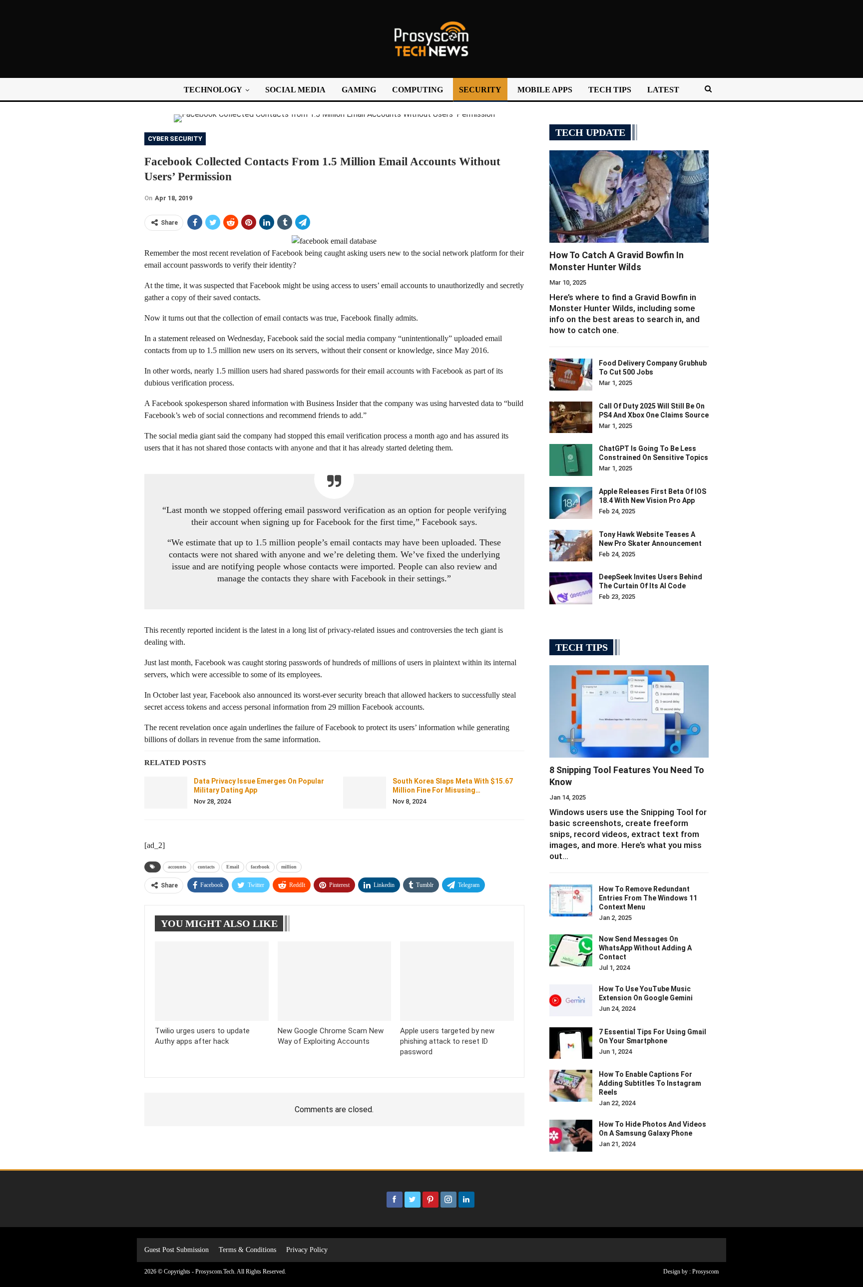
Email (232, 866)
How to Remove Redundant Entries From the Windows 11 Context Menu (648, 898)
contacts (206, 866)
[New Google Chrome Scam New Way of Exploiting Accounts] (335, 981)
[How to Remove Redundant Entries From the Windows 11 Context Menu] (570, 900)
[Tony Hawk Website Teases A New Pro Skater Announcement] (570, 546)
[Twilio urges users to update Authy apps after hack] (212, 981)
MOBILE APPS (544, 89)
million (289, 866)
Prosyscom (705, 1271)
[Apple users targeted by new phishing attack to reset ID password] (457, 981)
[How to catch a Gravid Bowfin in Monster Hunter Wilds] (629, 196)
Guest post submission (176, 1250)
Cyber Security (175, 138)
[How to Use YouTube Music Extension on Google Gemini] (570, 1000)
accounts (177, 866)
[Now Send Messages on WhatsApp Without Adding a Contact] (570, 950)
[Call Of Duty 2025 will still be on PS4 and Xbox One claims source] (570, 417)
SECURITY (480, 89)
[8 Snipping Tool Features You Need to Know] (629, 711)
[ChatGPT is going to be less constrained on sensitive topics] (570, 460)
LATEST (663, 89)
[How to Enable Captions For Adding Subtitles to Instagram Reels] (570, 1086)
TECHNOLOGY (213, 89)
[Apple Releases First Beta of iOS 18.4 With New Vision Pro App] (570, 503)
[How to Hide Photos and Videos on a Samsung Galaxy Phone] (570, 1136)
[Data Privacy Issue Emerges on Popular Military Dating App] (165, 793)
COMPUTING (417, 89)
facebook (260, 866)
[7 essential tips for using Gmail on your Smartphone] (570, 1043)
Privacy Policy (307, 1250)
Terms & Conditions (247, 1250)
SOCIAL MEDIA (295, 89)
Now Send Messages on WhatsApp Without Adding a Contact (645, 948)
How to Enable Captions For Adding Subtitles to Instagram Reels (650, 1083)
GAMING (359, 89)
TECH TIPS (609, 89)
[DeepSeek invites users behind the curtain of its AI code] (570, 588)
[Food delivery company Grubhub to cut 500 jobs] (570, 375)
